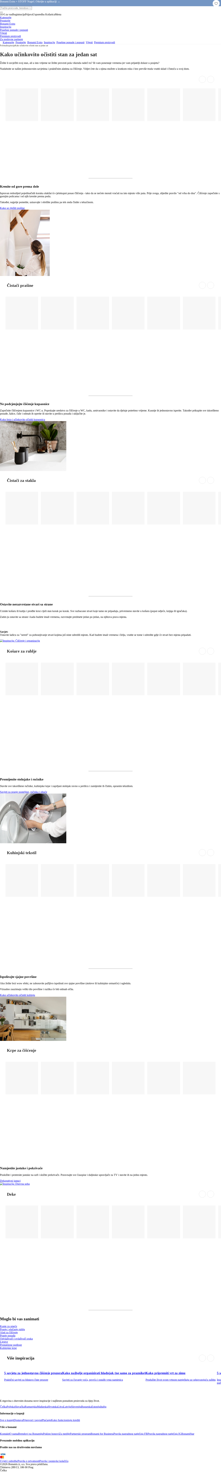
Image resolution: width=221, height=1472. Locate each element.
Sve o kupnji (7, 1420)
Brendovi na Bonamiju (30, 1433)
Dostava (18, 1420)
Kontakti (4, 1433)
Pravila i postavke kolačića (53, 1461)
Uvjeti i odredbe (9, 1461)
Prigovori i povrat (32, 1420)
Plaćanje (46, 1420)
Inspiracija (10, 45)
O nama (13, 1433)
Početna (3, 45)
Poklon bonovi (51, 1433)
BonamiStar (187, 1433)
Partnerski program (80, 1433)
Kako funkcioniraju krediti (65, 1420)
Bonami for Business (102, 1433)
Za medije (64, 1433)
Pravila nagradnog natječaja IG (164, 1433)
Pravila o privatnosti (28, 1461)
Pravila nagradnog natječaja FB (130, 1433)
